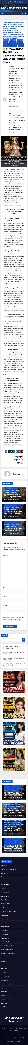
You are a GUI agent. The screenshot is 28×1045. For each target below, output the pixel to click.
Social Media (12, 42)
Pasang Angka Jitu (7, 36)
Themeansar (15, 1030)
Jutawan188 (7, 175)
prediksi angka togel (18, 36)
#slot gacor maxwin (15, 115)
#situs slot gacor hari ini (16, 94)
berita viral (6, 24)
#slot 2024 (12, 97)
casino (20, 24)
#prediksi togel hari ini (15, 83)
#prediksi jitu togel (14, 80)
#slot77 (23, 118)
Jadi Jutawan (18, 32)
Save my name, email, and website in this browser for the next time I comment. (13, 619)
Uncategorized (5, 999)
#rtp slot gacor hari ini (15, 92)
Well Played (13, 492)
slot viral (5, 42)
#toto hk (20, 127)
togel (15, 44)
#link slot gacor (13, 73)
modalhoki (4, 930)
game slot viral (7, 30)
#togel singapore (13, 125)
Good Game (14, 30)
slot (17, 38)
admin (12, 66)
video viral (6, 492)
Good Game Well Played (8, 32)
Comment (6, 555)
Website (5, 605)
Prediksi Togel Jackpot (8, 38)
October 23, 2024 (10, 797)
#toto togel (12, 132)
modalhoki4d (5, 934)
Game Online (13, 28)
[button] (22, 13)
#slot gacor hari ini (14, 101)
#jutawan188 (13, 71)
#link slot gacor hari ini (15, 76)
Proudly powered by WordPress (10, 1028)
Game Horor (6, 28)
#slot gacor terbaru (14, 118)
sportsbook (20, 42)
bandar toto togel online (17, 22)
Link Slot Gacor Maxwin (14, 7)
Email (5, 596)
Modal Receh (20, 34)
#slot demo (19, 97)
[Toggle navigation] (13, 13)
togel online (21, 44)
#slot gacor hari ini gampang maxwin (14, 105)
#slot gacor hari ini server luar (16, 112)
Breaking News (13, 24)
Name (5, 587)
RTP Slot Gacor (5, 1034)
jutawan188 (6, 34)
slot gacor (13, 40)
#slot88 (11, 120)
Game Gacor (21, 26)
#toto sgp (17, 129)
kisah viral (12, 34)
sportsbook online (7, 44)
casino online (6, 26)
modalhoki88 (5, 942)
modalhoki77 (5, 938)
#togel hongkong (20, 120)
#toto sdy (11, 129)
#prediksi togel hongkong (16, 85)
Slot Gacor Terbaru (15, 1034)
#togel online (12, 122)
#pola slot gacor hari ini (15, 78)
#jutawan (22, 68)
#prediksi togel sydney (15, 90)
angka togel (6, 22)
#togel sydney (13, 127)
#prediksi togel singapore (16, 87)
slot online (20, 40)
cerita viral (14, 26)
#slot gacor (12, 99)
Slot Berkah (6, 40)
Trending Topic (15, 490)
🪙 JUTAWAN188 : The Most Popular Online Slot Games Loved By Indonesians (18, 459)
